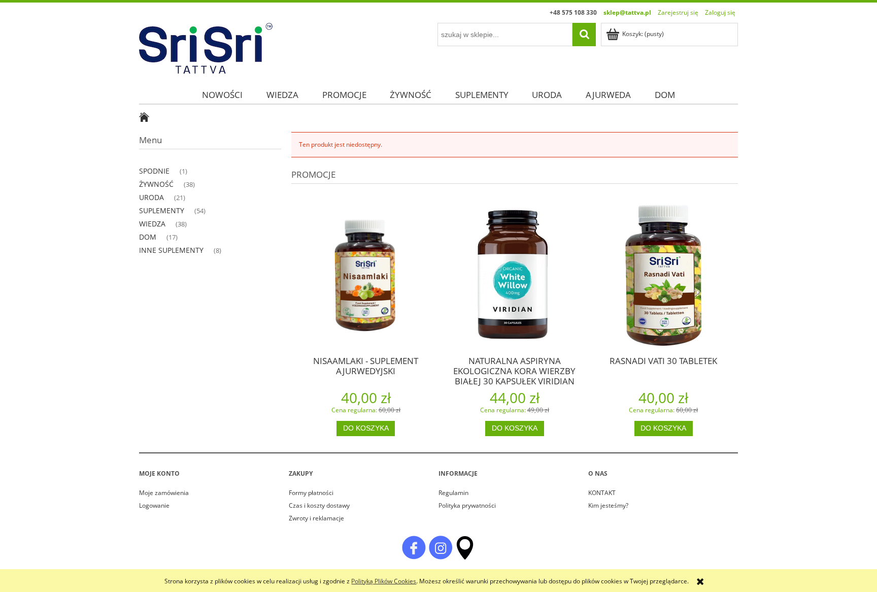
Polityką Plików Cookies (383, 581)
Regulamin (453, 492)
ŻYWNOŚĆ (156, 184)
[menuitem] (222, 94)
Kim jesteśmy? (608, 505)
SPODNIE (154, 171)
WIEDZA (152, 223)
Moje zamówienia (164, 492)
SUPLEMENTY (161, 210)
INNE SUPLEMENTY (171, 250)
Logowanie (154, 505)
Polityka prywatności (467, 505)
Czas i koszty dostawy (319, 505)
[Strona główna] (206, 46)
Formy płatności (311, 492)
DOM (147, 237)
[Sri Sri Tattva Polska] (413, 547)
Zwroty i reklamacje (316, 518)
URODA (151, 197)
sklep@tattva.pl (627, 12)
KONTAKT (602, 492)
